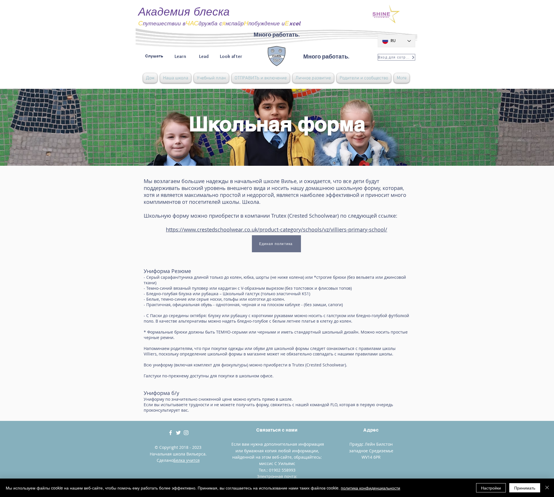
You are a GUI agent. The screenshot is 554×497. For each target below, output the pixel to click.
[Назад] (31, 127)
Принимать (524, 488)
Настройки (491, 488)
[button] (175, 78)
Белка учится (186, 460)
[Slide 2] (277, 151)
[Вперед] (522, 127)
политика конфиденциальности (370, 488)
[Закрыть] (547, 487)
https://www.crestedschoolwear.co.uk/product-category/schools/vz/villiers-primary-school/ (276, 229)
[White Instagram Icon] (186, 433)
